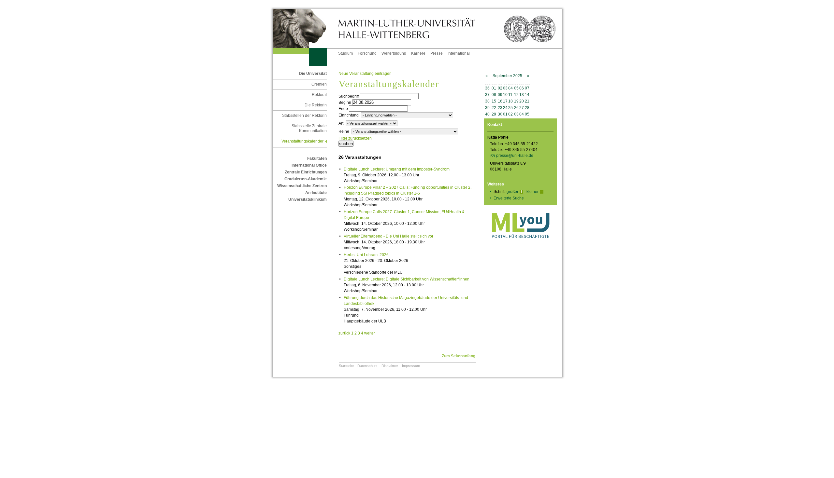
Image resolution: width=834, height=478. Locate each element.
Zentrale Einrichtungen (306, 172)
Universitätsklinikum (307, 199)
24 (505, 107)
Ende (343, 108)
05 (516, 88)
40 (487, 114)
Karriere (418, 53)
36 (487, 88)
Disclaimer (389, 366)
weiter (369, 333)
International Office (309, 165)
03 (505, 88)
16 (500, 101)
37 (487, 94)
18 (510, 101)
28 (527, 107)
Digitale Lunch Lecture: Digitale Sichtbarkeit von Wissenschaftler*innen (406, 279)
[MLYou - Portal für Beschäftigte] (520, 244)
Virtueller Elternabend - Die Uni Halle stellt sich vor (388, 236)
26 (516, 107)
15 (494, 101)
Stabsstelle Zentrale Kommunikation (309, 128)
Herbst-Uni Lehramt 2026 (366, 255)
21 (527, 101)
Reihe (343, 131)
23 (500, 107)
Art (340, 123)
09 (500, 94)
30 (500, 114)
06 (521, 88)
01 (494, 88)
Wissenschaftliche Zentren (302, 186)
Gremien (319, 84)
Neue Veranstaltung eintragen (365, 73)
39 (487, 107)
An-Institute (316, 192)
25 (510, 107)
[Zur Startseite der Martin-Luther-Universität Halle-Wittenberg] (305, 28)
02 (500, 88)
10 (505, 94)
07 (527, 88)
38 (487, 101)
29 (494, 114)
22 (494, 107)
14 (527, 94)
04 (510, 88)
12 (516, 94)
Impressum (411, 366)
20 (521, 101)
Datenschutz (367, 366)
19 (516, 101)
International (459, 53)
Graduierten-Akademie (305, 179)
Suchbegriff (348, 96)
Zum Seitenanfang (458, 356)
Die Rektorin (316, 105)
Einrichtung (348, 115)
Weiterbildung (393, 53)
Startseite (346, 366)
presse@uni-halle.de (514, 155)
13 (521, 94)
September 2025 (507, 76)
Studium (345, 53)
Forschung (367, 53)
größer (512, 191)
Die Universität (313, 73)
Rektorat (319, 94)
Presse (436, 53)
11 (510, 94)
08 (494, 94)
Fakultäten (317, 158)
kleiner (532, 191)
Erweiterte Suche (509, 198)
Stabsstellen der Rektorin (304, 115)
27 (521, 107)
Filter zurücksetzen (355, 138)
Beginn (344, 102)
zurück (344, 333)
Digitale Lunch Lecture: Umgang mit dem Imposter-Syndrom (397, 169)
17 (505, 101)
